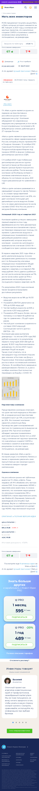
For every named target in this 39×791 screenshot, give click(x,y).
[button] (13, 722)
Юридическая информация (20, 754)
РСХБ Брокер (8, 66)
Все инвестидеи (9, 13)
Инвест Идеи (32, 754)
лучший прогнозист (22, 71)
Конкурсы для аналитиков (6, 756)
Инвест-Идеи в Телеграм (16, 747)
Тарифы (18, 762)
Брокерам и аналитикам (6, 760)
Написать (19, 759)
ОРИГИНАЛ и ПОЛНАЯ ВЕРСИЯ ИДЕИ (19, 516)
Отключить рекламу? (19, 660)
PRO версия (30, 7)
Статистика (33, 757)
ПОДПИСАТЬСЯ (19, 617)
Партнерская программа (6, 764)
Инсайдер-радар (33, 760)
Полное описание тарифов (19, 653)
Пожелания (19, 765)
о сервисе (5, 753)
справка (18, 757)
